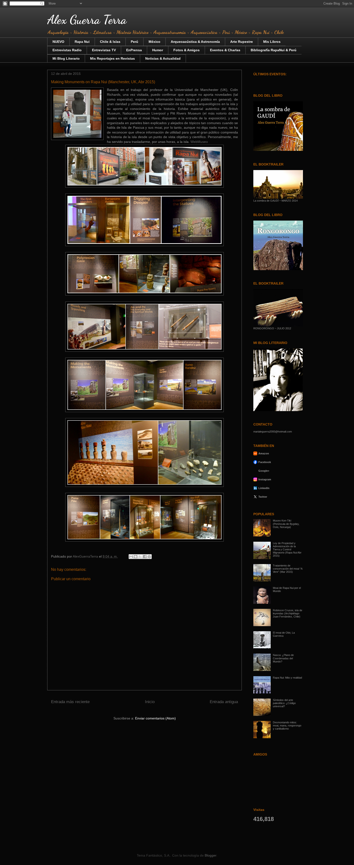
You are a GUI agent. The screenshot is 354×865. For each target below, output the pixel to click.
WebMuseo (199, 142)
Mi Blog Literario (66, 58)
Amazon (263, 453)
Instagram (264, 479)
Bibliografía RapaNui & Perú (273, 50)
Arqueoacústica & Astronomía (195, 42)
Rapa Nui (82, 42)
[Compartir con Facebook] (144, 556)
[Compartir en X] (140, 556)
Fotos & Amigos (186, 50)
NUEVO (58, 42)
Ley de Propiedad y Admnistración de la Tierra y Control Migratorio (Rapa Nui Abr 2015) (287, 549)
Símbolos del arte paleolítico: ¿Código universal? (284, 703)
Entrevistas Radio (67, 50)
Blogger (210, 855)
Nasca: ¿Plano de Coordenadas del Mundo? (283, 658)
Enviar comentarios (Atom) (155, 718)
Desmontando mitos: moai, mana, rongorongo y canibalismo (287, 725)
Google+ (263, 470)
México (154, 42)
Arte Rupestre (241, 42)
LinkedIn (263, 488)
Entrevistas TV (104, 50)
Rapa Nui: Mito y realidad (287, 677)
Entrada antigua (224, 702)
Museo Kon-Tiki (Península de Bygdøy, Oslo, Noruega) (286, 523)
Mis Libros (272, 42)
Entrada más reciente (70, 702)
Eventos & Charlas (225, 50)
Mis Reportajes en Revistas (112, 58)
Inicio (150, 702)
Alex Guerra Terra (86, 20)
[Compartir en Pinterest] (149, 556)
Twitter (262, 496)
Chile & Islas (110, 42)
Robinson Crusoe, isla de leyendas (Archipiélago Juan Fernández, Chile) (287, 613)
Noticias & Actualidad (163, 58)
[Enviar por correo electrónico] (131, 556)
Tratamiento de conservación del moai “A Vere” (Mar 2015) (287, 568)
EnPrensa (134, 50)
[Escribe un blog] (135, 556)
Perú (134, 42)
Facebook (264, 462)
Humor (157, 50)
